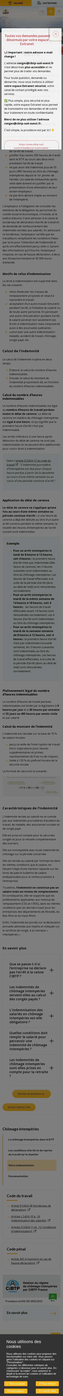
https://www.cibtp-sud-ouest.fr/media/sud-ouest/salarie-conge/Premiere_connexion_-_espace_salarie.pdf (31, 149)
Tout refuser (48, 1383)
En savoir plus (47, 1390)
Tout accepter (17, 1383)
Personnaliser (15, 1391)
